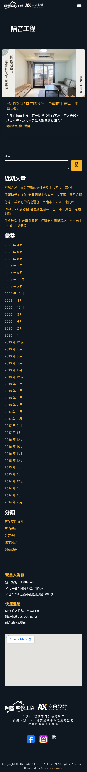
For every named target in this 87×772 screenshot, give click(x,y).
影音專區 (11, 536)
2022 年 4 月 (14, 300)
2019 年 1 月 (13, 370)
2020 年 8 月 (14, 314)
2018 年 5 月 (14, 398)
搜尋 (8, 157)
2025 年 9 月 (14, 252)
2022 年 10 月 (14, 294)
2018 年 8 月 (14, 391)
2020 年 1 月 (14, 335)
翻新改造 (11, 126)
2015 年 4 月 (14, 467)
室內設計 (11, 529)
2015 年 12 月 (14, 461)
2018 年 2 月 (14, 405)
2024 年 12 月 (14, 280)
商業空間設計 (14, 522)
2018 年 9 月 (14, 384)
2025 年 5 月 (14, 273)
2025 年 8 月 (14, 259)
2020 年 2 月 (14, 328)
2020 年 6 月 (14, 321)
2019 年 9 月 (14, 349)
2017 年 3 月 (13, 426)
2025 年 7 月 (14, 266)
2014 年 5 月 (14, 488)
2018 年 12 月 (14, 377)
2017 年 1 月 (13, 433)
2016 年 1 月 (13, 454)
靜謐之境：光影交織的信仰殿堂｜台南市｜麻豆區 (39, 188)
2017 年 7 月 (13, 419)
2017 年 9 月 (13, 412)
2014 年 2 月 (14, 502)
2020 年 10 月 (14, 307)
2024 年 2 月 (14, 287)
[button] (79, 5)
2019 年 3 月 (14, 363)
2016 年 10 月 (14, 447)
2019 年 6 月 (14, 356)
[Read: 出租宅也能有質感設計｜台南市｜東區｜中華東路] (43, 73)
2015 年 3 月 (14, 474)
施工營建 (24, 126)
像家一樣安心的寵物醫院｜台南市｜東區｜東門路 (39, 202)
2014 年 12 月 (14, 481)
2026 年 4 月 (14, 245)
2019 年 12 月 (14, 342)
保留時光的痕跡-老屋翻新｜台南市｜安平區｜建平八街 (43, 195)
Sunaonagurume (52, 768)
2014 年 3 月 (14, 495)
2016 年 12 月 (14, 440)
